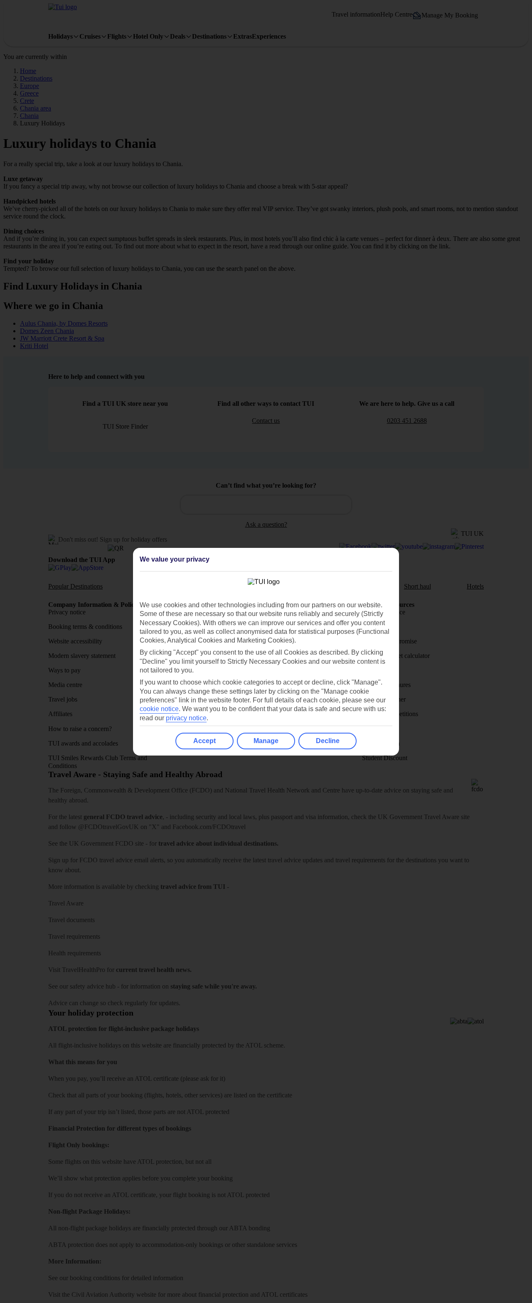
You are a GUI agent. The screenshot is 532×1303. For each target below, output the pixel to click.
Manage (266, 740)
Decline (328, 740)
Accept (204, 740)
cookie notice (159, 708)
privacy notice (186, 717)
